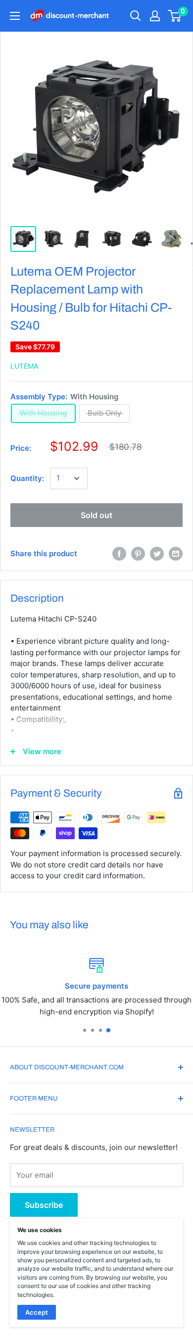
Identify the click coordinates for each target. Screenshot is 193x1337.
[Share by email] (176, 554)
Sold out (96, 515)
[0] (175, 16)
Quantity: (27, 478)
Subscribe (44, 1205)
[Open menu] (15, 16)
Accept (36, 1312)
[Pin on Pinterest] (138, 554)
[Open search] (135, 15)
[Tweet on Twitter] (157, 554)
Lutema (24, 366)
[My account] (155, 15)
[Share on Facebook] (119, 554)
